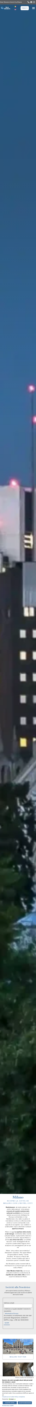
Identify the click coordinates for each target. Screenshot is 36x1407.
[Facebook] (28, 2)
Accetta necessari (25, 1402)
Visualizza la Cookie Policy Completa (13, 1396)
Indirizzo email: (9, 1303)
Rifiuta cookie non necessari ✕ (24, 1377)
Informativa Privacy (11, 1313)
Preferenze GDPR (7, 1405)
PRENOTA (25, 8)
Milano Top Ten (18, 1357)
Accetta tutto (9, 1402)
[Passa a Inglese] (15, 9)
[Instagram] (34, 2)
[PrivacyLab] (12, 1399)
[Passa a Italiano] (15, 6)
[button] (33, 8)
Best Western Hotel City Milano (11, 2)
